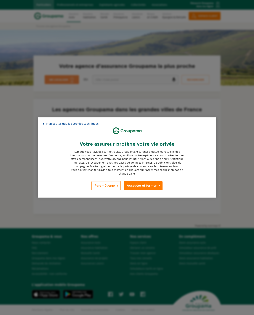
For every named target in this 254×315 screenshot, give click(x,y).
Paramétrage (104, 185)
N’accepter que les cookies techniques (72, 123)
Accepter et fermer (142, 185)
